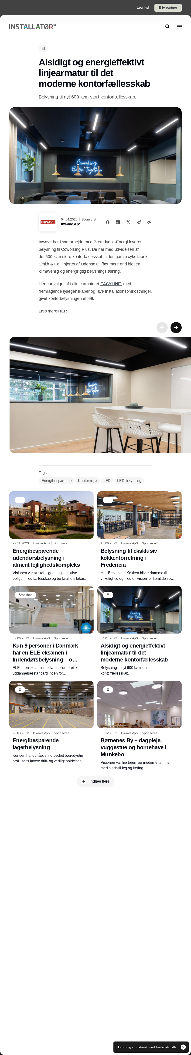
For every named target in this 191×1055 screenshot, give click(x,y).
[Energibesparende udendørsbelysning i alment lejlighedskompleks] (51, 536)
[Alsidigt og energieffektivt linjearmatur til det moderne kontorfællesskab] (139, 631)
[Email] (139, 222)
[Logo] (32, 27)
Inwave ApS (71, 224)
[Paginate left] (162, 327)
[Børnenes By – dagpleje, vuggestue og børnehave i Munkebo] (139, 726)
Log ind (143, 7)
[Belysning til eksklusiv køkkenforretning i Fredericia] (139, 536)
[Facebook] (107, 222)
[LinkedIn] (118, 222)
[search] (167, 26)
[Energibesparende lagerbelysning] (51, 722)
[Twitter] (128, 222)
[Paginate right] (176, 327)
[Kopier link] (149, 222)
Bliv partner (168, 7)
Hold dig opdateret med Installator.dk (147, 1047)
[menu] (179, 26)
